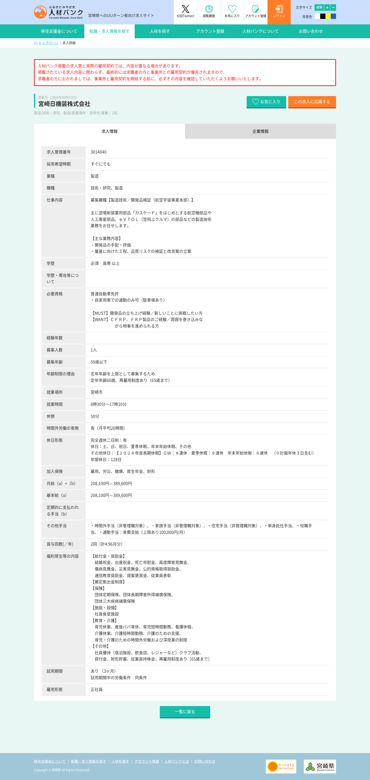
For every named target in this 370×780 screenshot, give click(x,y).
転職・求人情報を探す (109, 31)
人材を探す (160, 31)
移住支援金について (59, 31)
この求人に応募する (312, 102)
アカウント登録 (210, 31)
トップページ (48, 43)
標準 (319, 7)
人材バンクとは (176, 761)
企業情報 (260, 131)
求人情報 (109, 131)
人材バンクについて (260, 31)
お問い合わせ (311, 31)
